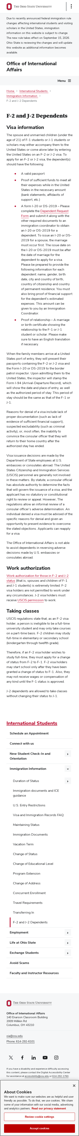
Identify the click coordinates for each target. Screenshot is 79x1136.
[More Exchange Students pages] (68, 952)
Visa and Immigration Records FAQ (38, 815)
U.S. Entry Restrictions (29, 805)
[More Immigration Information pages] (68, 768)
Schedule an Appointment (29, 733)
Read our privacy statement (49, 1108)
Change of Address (27, 883)
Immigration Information (28, 769)
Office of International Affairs (31, 66)
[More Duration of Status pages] (68, 781)
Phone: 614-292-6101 (20, 1041)
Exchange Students (24, 953)
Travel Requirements (28, 903)
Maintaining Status (26, 825)
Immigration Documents (30, 834)
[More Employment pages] (68, 932)
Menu (62, 81)
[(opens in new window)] (33, 1003)
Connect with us (22, 743)
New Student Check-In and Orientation (30, 756)
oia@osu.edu (14, 1036)
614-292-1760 (60, 1076)
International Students (31, 723)
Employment (19, 932)
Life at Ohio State (23, 942)
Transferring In (23, 912)
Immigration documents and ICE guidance (36, 793)
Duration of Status (26, 781)
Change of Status (25, 854)
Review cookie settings (39, 1116)
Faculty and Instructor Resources (34, 973)
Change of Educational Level (33, 864)
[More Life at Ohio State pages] (68, 942)
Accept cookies (39, 1128)
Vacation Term (23, 844)
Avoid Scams (19, 963)
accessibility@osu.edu (37, 1076)
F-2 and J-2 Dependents (30, 922)
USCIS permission (30, 600)
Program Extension (26, 873)
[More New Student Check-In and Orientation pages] (68, 753)
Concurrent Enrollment (29, 893)
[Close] (74, 1085)
